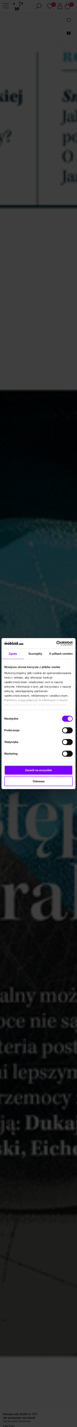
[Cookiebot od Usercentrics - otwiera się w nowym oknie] (56, 643)
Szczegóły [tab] (35, 653)
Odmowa (38, 781)
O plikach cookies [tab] (61, 653)
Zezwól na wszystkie (38, 770)
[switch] (67, 730)
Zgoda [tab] (13, 653)
